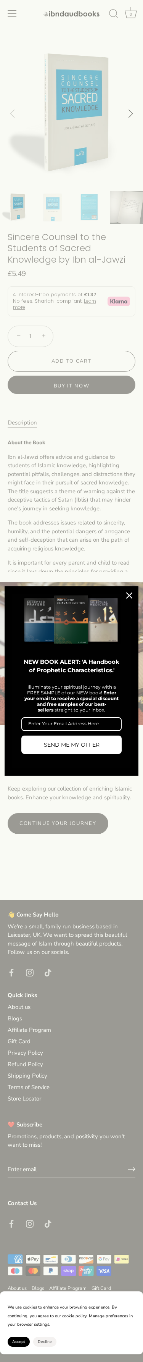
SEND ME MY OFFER (72, 744)
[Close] (129, 595)
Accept (18, 1341)
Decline (45, 1341)
